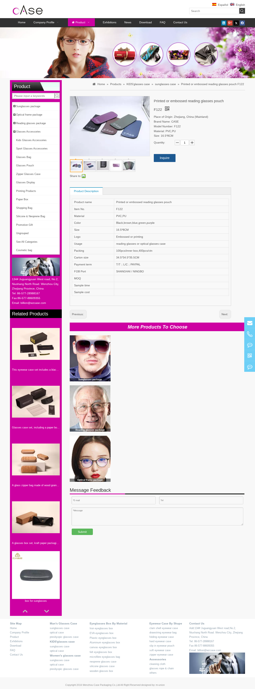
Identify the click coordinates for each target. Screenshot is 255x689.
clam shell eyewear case (163, 628)
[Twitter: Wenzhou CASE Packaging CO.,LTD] (249, 344)
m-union (160, 685)
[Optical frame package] (90, 459)
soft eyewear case (160, 650)
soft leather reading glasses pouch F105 (220, 421)
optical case (57, 632)
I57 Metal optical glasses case (222, 469)
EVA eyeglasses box (102, 633)
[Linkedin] (223, 23)
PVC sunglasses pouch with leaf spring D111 (135, 371)
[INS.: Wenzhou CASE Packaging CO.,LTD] (249, 366)
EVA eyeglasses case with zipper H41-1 (179, 371)
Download (15, 645)
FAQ (12, 650)
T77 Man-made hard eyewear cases (221, 371)
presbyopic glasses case (64, 636)
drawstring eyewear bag (163, 632)
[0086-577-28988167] (249, 334)
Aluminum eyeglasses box (105, 642)
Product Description (86, 191)
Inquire (165, 158)
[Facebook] (242, 23)
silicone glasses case (102, 666)
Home (13, 628)
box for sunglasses (36, 600)
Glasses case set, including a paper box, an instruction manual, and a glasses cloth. (36, 427)
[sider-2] (90, 408)
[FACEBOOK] (249, 355)
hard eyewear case (160, 641)
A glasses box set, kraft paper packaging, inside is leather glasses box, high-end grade (36, 543)
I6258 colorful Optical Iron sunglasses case (175, 472)
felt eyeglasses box (101, 652)
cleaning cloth (157, 663)
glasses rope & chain (161, 668)
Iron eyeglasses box (101, 628)
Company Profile (19, 632)
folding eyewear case (161, 636)
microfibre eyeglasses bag (105, 656)
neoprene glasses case (103, 661)
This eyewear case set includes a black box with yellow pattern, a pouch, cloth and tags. (36, 369)
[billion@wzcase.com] (249, 323)
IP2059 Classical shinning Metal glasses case (135, 421)
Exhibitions (16, 641)
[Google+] (230, 23)
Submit (82, 531)
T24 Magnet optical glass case (134, 469)
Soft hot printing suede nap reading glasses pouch (176, 421)
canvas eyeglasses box (103, 647)
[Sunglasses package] (90, 358)
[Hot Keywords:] (242, 11)
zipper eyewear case (161, 654)
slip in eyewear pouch (161, 645)
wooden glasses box (101, 670)
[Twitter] (236, 23)
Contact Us (16, 654)
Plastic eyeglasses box (103, 637)
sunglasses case (59, 628)
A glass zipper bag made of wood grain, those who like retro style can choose (36, 485)
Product (14, 636)
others (153, 672)
